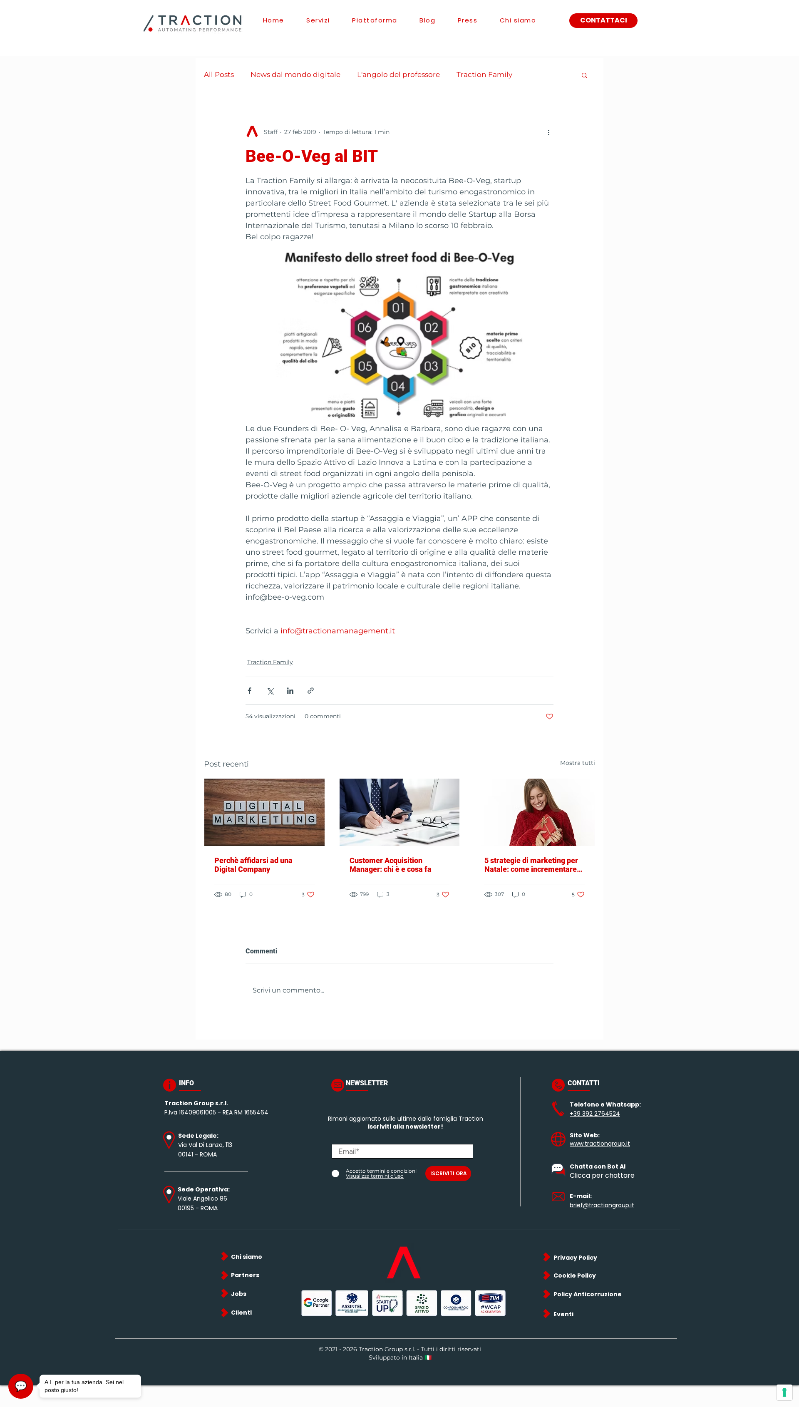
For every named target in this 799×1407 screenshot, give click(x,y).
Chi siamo (246, 1257)
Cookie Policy (574, 1275)
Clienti (241, 1312)
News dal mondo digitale (295, 74)
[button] (584, 75)
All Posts (219, 74)
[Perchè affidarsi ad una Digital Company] (264, 812)
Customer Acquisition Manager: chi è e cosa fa (391, 864)
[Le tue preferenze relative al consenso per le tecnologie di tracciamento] (784, 1392)
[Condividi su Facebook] (249, 691)
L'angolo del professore (398, 74)
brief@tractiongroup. (600, 1205)
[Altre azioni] (548, 132)
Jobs (238, 1294)
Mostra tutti (577, 763)
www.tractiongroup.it (600, 1143)
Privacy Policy (575, 1257)
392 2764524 (601, 1113)
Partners (245, 1275)
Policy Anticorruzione (587, 1294)
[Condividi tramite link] (311, 691)
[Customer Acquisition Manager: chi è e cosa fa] (400, 812)
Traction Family (484, 74)
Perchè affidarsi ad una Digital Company (253, 864)
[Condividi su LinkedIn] (290, 691)
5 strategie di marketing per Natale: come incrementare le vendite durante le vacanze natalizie (533, 864)
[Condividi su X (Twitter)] (270, 691)
